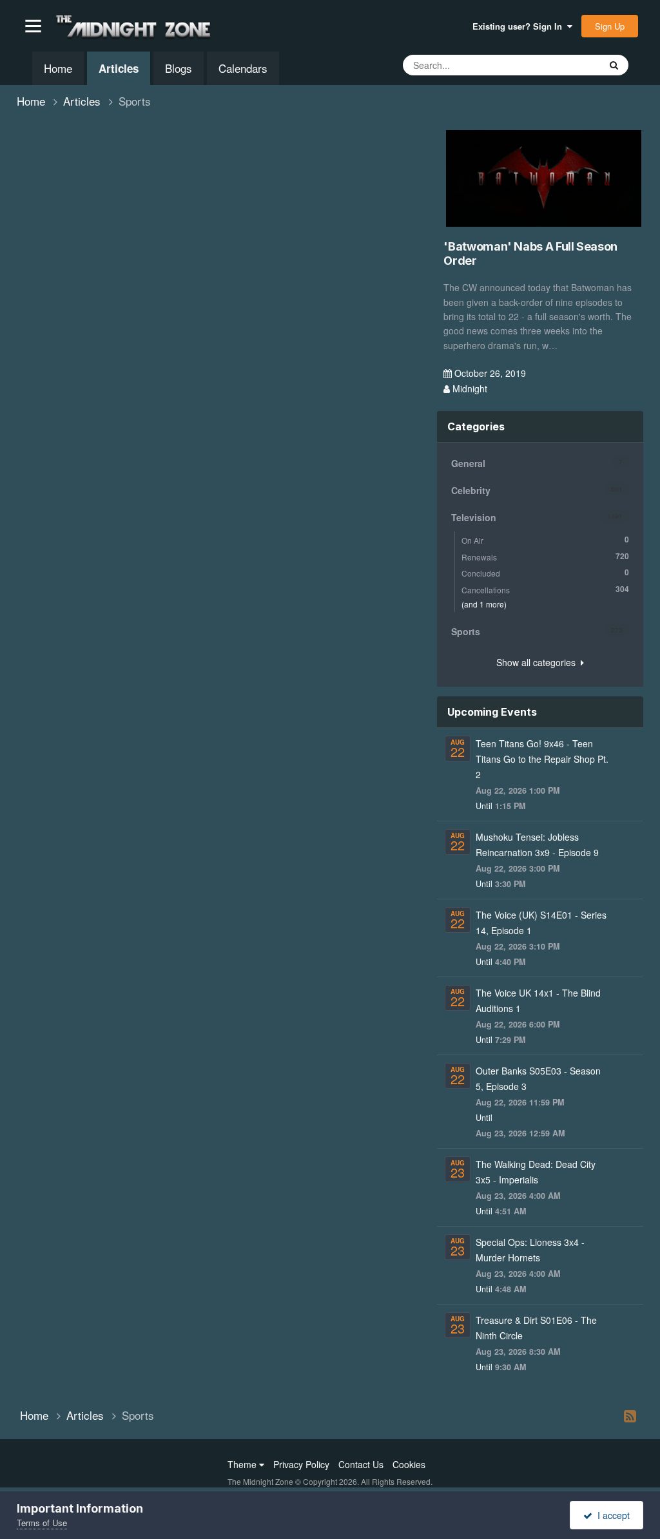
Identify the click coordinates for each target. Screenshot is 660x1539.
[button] (33, 26)
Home (58, 68)
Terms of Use (42, 1522)
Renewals (545, 556)
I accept (611, 1515)
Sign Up (610, 26)
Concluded (545, 572)
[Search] (613, 65)
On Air (545, 539)
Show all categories (538, 662)
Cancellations (545, 589)
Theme (243, 1464)
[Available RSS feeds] (630, 1415)
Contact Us (360, 1464)
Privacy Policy (301, 1464)
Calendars (242, 68)
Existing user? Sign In (519, 26)
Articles (119, 68)
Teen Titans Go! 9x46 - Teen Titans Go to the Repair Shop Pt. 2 (542, 759)
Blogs (178, 68)
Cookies (409, 1464)
